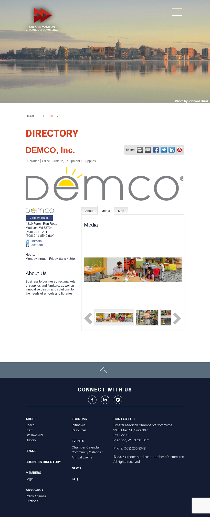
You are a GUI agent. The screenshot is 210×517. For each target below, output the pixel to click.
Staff (29, 430)
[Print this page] (140, 150)
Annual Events (82, 457)
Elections (32, 501)
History (31, 440)
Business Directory (43, 462)
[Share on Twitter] (164, 150)
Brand (31, 451)
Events (78, 441)
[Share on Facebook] (156, 150)
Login (30, 479)
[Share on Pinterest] (179, 150)
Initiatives (79, 425)
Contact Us (124, 419)
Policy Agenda (36, 496)
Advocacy (35, 490)
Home (30, 116)
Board (30, 425)
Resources (79, 430)
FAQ (75, 479)
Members (33, 473)
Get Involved (34, 435)
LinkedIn (36, 241)
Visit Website (39, 218)
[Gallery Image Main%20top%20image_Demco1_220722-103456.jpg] (114, 317)
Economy (80, 419)
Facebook (37, 245)
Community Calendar (87, 452)
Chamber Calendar (86, 447)
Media (105, 211)
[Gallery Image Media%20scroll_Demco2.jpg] (147, 317)
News (76, 468)
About (89, 211)
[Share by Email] (148, 150)
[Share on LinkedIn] (172, 150)
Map (121, 211)
